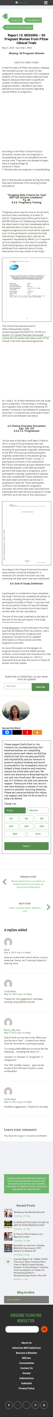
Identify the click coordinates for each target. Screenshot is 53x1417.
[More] (37, 732)
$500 (15, 834)
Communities (26, 1363)
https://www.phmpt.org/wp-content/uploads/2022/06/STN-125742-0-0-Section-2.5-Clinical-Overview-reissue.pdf (24, 332)
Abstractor (14, 627)
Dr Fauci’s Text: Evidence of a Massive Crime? (28, 1235)
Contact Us (26, 1368)
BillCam (26, 1358)
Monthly (34, 810)
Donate (27, 1373)
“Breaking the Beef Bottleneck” (29, 1212)
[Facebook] (7, 732)
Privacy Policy (26, 1388)
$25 (11, 818)
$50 (26, 818)
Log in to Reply (23, 952)
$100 (11, 826)
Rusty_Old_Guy (12, 1030)
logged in (22, 1135)
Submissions (26, 1378)
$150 (26, 826)
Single (10, 810)
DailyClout (16, 20)
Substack (26, 1383)
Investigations (33, 20)
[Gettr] (27, 732)
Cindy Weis (10, 991)
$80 (41, 818)
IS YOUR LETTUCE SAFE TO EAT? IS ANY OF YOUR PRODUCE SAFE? (31, 1223)
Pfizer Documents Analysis (19, 27)
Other (38, 834)
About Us (26, 1342)
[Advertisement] (26, 122)
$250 (42, 826)
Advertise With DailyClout (26, 1347)
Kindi (6, 949)
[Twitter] (17, 732)
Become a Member (26, 1352)
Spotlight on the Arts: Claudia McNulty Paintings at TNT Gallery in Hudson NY (29, 1248)
